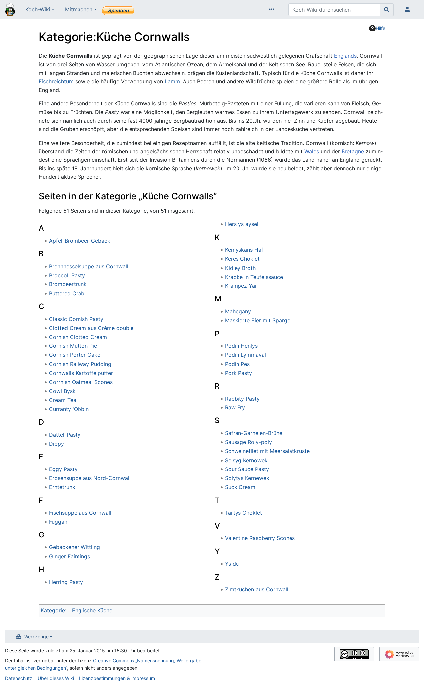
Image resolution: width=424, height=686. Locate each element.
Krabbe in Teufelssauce (254, 277)
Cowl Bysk (62, 391)
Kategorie (53, 610)
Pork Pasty (238, 373)
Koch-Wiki (38, 9)
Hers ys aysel (241, 224)
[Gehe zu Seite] (387, 9)
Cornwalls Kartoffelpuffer (81, 373)
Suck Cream (240, 487)
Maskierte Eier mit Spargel (258, 320)
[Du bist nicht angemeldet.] (408, 10)
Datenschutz (18, 678)
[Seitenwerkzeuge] (273, 10)
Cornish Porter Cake (74, 354)
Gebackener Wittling (74, 547)
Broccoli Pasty (67, 275)
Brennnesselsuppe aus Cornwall (88, 266)
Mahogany (238, 311)
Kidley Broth (240, 268)
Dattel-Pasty (64, 434)
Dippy (56, 443)
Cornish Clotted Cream (78, 337)
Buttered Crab (66, 293)
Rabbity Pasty (242, 398)
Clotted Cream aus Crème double (91, 328)
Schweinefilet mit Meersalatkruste (267, 451)
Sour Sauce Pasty (247, 469)
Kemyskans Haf (244, 249)
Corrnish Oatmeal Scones (81, 382)
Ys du (232, 563)
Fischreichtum (56, 81)
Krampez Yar (241, 285)
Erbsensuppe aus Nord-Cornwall (90, 478)
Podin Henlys (241, 346)
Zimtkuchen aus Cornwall (256, 589)
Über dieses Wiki (56, 678)
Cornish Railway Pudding (80, 364)
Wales (311, 151)
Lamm (172, 81)
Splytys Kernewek (247, 478)
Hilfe (380, 28)
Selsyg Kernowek (246, 460)
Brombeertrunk (68, 284)
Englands (345, 55)
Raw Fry (235, 407)
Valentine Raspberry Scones (260, 538)
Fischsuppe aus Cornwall (80, 512)
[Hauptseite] (10, 10)
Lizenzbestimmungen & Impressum (117, 678)
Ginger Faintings (69, 556)
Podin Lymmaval (245, 354)
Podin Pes (237, 364)
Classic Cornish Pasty (76, 319)
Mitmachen (78, 9)
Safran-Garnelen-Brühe (253, 433)
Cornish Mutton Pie (73, 346)
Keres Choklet (242, 258)
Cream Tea (62, 400)
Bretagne (353, 151)
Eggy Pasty (63, 469)
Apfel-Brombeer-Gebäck (79, 240)
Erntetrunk (62, 487)
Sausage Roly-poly (248, 442)
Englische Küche (92, 610)
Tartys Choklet (243, 512)
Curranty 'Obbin (69, 409)
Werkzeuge (36, 636)
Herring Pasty (66, 582)
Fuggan (58, 521)
